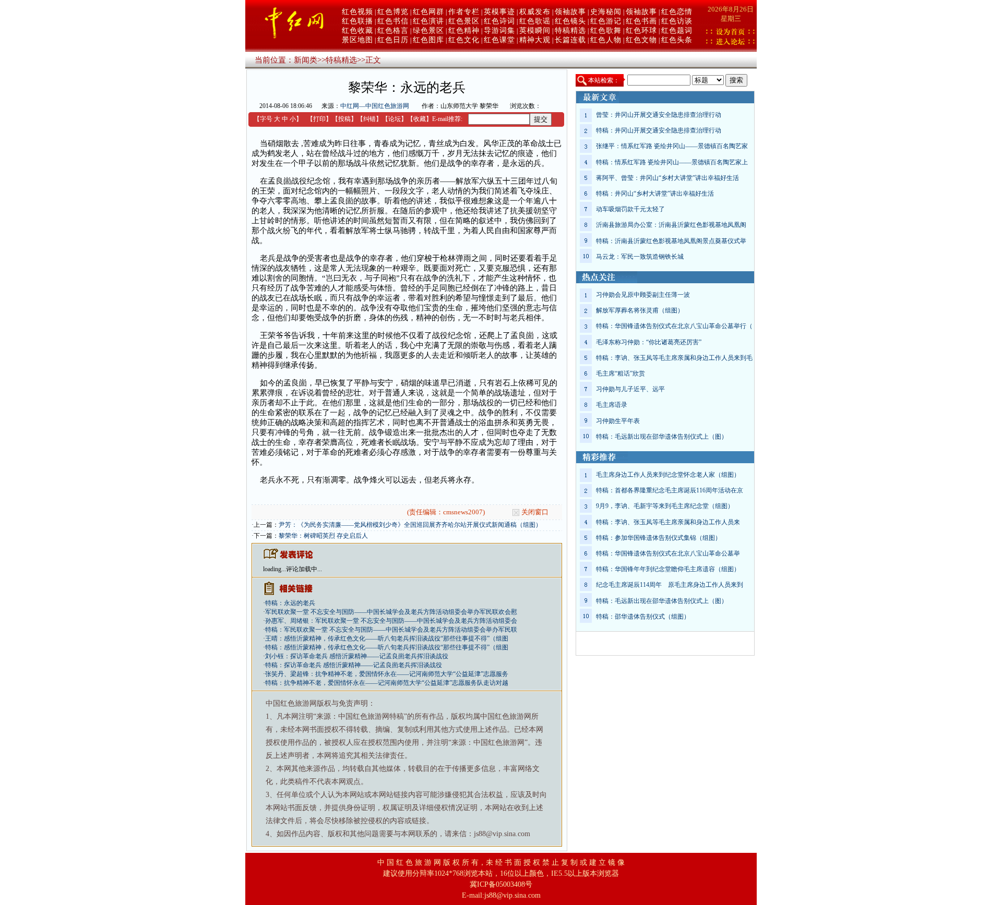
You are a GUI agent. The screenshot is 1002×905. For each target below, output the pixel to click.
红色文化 (464, 40)
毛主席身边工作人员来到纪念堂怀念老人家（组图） (668, 474)
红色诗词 (499, 21)
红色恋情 (677, 12)
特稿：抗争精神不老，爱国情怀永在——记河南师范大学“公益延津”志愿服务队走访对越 (386, 682)
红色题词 (677, 30)
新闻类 (305, 60)
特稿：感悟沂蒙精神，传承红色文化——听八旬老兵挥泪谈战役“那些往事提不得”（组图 (386, 647)
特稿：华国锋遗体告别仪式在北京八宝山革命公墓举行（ (674, 326)
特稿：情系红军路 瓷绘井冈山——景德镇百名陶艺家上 (672, 162)
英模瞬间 (535, 30)
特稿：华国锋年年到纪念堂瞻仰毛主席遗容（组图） (668, 569)
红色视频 (357, 12)
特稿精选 (570, 30)
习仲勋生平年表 (618, 421)
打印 (319, 119)
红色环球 (641, 30)
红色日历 (393, 40)
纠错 (369, 119)
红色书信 (393, 21)
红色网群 (428, 12)
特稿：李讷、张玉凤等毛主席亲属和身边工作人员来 (668, 522)
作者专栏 (464, 12)
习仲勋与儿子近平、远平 (630, 389)
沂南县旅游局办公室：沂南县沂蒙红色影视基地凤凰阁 (671, 224)
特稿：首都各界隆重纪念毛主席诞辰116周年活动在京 (669, 490)
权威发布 (535, 12)
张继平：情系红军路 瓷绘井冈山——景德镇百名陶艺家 (672, 146)
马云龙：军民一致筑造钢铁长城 (640, 256)
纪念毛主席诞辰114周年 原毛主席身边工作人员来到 (669, 584)
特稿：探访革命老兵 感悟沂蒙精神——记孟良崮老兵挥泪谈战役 (353, 665)
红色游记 (606, 21)
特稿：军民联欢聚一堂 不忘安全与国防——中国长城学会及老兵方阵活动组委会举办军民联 (391, 629)
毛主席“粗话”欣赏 (620, 373)
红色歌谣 (535, 21)
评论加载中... (304, 569)
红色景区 (464, 21)
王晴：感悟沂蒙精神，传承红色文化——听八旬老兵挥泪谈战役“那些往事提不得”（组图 (386, 638)
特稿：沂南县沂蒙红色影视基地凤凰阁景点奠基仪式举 (671, 241)
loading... (274, 569)
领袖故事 (570, 12)
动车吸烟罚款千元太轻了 (630, 209)
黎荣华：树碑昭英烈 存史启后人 (323, 535)
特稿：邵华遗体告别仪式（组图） (643, 616)
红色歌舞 (606, 30)
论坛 (394, 119)
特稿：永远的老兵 (290, 603)
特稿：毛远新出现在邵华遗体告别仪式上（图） (661, 436)
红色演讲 (428, 21)
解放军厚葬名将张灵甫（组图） (640, 310)
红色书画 (641, 21)
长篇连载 (570, 40)
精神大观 (535, 40)
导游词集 (499, 30)
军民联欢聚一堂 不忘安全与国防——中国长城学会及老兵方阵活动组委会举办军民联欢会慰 (391, 612)
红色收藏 (357, 30)
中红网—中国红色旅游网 (374, 106)
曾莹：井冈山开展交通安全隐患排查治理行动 (658, 114)
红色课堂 (499, 40)
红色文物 (641, 40)
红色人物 (606, 40)
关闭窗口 (534, 512)
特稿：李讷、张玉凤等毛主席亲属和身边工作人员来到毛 (674, 357)
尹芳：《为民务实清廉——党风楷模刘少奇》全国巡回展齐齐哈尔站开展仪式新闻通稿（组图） (410, 524)
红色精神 (464, 30)
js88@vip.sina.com (512, 895)
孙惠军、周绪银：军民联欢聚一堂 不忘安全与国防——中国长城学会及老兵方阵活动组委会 (391, 620)
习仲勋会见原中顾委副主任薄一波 (643, 294)
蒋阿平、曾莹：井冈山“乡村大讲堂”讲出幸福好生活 (667, 178)
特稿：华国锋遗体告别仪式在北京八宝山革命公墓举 (668, 553)
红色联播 (357, 21)
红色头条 (677, 40)
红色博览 (393, 12)
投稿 (344, 119)
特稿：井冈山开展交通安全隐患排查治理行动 (658, 130)
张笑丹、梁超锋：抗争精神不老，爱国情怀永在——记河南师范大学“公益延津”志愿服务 (386, 674)
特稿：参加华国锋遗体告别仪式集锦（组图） (658, 537)
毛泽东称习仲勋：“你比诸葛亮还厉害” (648, 342)
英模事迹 (499, 12)
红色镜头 (570, 21)
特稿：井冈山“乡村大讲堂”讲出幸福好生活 (655, 193)
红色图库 (428, 40)
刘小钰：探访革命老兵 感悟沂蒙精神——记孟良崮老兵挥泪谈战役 (356, 656)
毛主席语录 (611, 404)
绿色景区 (428, 30)
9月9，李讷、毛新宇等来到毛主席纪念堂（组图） (665, 506)
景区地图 (357, 40)
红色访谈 (677, 21)
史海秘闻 (606, 12)
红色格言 (393, 30)
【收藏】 (419, 119)
